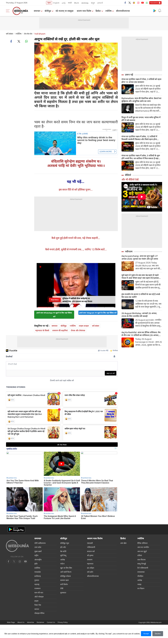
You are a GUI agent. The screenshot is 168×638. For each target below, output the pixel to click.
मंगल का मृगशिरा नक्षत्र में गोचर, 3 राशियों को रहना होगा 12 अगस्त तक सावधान (141, 80)
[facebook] (125, 3)
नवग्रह (139, 584)
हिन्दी (49, 3)
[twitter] (129, 3)
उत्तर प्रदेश (37, 547)
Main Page (11, 622)
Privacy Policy (63, 622)
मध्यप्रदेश (37, 572)
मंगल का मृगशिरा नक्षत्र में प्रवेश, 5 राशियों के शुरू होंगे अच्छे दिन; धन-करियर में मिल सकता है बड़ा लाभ (141, 157)
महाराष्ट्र (36, 584)
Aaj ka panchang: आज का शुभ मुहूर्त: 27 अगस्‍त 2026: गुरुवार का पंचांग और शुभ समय (140, 257)
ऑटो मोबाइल (39, 596)
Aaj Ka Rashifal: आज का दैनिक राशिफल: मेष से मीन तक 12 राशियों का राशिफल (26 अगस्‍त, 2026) (141, 334)
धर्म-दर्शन (90, 572)
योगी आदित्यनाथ (40, 543)
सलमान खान (64, 580)
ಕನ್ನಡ (93, 3)
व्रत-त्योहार (90, 568)
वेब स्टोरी (63, 551)
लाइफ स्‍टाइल (84, 325)
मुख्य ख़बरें (38, 551)
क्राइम (36, 601)
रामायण (89, 559)
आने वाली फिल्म (65, 572)
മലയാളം (85, 3)
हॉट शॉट (63, 547)
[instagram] (138, 3)
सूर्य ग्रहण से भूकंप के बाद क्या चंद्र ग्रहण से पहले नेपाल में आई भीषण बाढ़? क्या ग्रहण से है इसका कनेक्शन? (140, 276)
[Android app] (16, 529)
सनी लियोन (64, 584)
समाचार (37, 10)
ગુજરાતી (100, 3)
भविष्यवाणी (91, 547)
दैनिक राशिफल (142, 543)
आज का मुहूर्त (142, 551)
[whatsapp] (26, 41)
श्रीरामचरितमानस (123, 10)
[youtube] (142, 3)
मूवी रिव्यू (63, 555)
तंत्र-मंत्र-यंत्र (28, 33)
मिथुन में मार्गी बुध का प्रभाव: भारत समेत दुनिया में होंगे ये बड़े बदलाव (141, 119)
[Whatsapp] (147, 3)
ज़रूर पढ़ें (129, 74)
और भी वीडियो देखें (130, 179)
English (56, 3)
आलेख (62, 559)
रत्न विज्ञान (140, 588)
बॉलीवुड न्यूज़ (64, 543)
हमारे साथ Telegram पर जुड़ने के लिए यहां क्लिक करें (97, 313)
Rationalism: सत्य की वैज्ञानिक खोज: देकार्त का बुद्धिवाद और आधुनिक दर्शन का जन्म (141, 99)
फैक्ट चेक (37, 605)
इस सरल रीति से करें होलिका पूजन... (76, 189)
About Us (20, 622)
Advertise (30, 622)
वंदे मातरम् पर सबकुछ (64, 10)
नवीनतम (128, 251)
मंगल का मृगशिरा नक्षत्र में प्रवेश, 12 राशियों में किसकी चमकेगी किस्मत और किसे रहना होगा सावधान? (139, 138)
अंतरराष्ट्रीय (38, 559)
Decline (158, 634)
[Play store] (154, 10)
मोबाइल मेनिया (39, 613)
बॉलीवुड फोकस (65, 576)
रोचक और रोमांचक (78, 330)
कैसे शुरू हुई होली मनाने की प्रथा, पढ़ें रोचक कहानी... (76, 238)
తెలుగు (76, 3)
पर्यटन (62, 563)
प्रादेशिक (37, 568)
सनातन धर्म (91, 551)
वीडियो (128, 175)
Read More (55, 300)
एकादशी (90, 543)
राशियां (139, 555)
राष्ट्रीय (36, 555)
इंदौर (36, 563)
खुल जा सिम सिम (66, 568)
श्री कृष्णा (90, 555)
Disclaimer (40, 622)
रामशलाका (141, 572)
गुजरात (36, 580)
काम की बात (38, 592)
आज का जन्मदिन (143, 547)
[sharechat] (134, 3)
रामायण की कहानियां (60, 330)
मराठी (70, 3)
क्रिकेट (98, 10)
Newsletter (154, 3)
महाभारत (90, 563)
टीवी (61, 588)
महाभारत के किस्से (42, 330)
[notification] (159, 10)
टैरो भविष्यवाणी (142, 568)
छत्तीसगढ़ (37, 576)
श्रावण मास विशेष (84, 10)
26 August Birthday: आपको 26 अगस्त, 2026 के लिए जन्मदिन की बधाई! (139, 314)
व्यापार (36, 609)
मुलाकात (63, 592)
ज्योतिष (108, 10)
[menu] (8, 10)
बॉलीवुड (48, 10)
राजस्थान (37, 588)
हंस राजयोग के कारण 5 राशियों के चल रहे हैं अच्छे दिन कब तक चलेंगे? (141, 295)
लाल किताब (141, 559)
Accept (146, 634)
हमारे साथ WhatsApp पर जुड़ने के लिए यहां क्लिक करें (54, 315)
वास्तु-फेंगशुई (141, 563)
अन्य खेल (123, 543)
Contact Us (51, 622)
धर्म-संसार (9, 33)
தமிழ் (64, 3)
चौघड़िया (140, 576)
